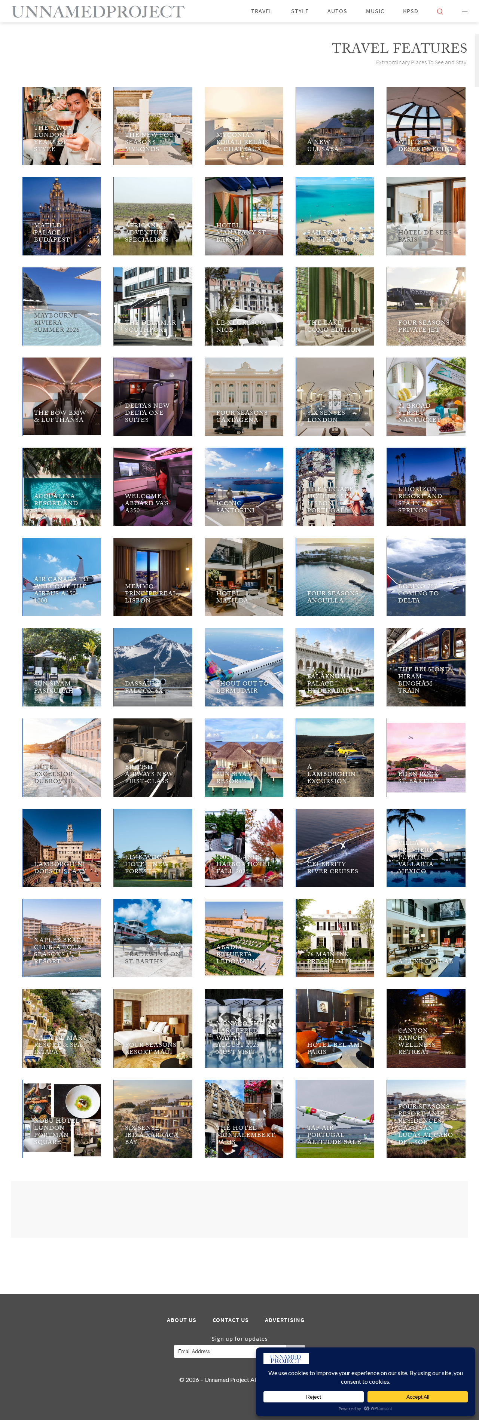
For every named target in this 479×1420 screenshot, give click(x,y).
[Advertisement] (239, 1209)
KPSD (410, 11)
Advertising (285, 1320)
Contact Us (231, 1320)
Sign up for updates (239, 1339)
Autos (337, 11)
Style (300, 11)
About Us (181, 1320)
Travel (261, 11)
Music (375, 11)
